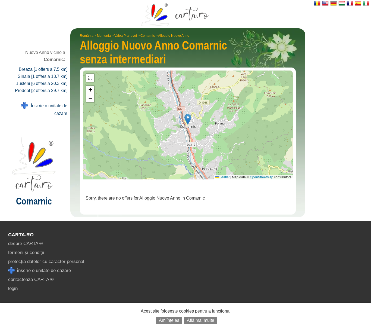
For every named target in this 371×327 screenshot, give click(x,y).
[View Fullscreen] (90, 78)
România (86, 36)
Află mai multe (200, 320)
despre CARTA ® (25, 243)
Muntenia (104, 36)
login (13, 288)
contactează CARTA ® (31, 279)
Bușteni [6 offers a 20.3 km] (41, 83)
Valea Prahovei (125, 36)
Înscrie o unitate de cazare (47, 109)
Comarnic (147, 36)
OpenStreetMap (261, 177)
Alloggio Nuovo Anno (173, 36)
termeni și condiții (26, 252)
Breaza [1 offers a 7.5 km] (43, 69)
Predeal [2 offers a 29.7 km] (41, 90)
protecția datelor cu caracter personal (46, 261)
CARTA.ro (21, 234)
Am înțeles (169, 320)
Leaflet (224, 177)
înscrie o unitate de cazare (43, 270)
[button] (187, 119)
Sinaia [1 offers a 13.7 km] (42, 76)
